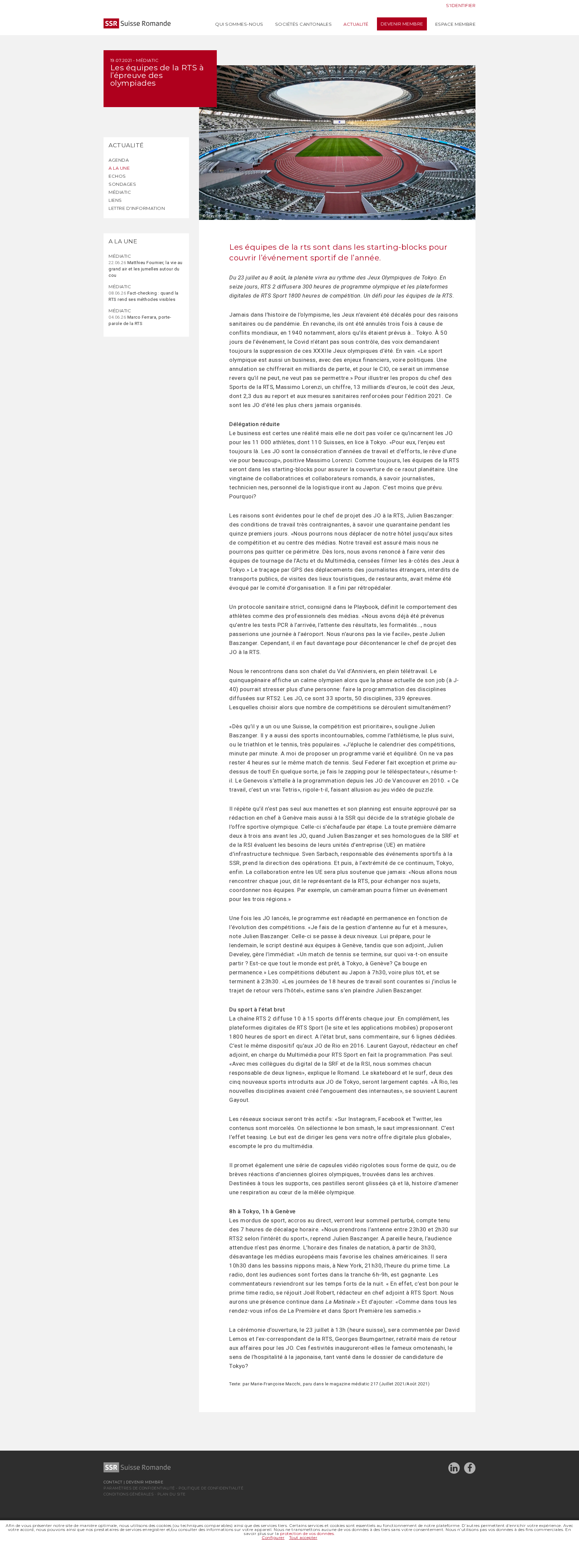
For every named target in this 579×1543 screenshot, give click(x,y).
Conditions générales (128, 1494)
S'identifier (460, 5)
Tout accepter (303, 1537)
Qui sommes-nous (239, 24)
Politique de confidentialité (211, 1488)
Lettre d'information (137, 208)
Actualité (356, 24)
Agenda (119, 160)
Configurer (273, 1537)
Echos (117, 176)
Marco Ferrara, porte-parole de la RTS (140, 317)
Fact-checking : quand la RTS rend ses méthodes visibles (144, 293)
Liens (115, 200)
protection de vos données (307, 1533)
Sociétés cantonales (303, 24)
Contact (113, 1482)
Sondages (122, 184)
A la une (119, 168)
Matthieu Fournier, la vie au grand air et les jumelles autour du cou (146, 265)
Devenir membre (402, 24)
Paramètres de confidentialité (139, 1488)
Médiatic (120, 192)
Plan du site (171, 1494)
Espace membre (455, 24)
